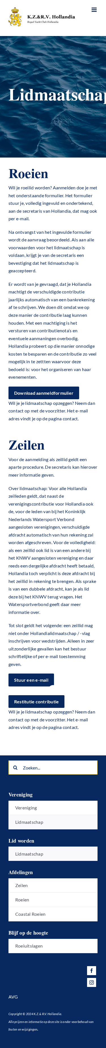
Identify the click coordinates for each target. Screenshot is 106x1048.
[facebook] (92, 971)
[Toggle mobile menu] (95, 10)
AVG (13, 996)
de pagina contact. (60, 727)
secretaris (61, 467)
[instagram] (92, 982)
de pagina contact (60, 418)
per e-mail (18, 218)
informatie (18, 612)
